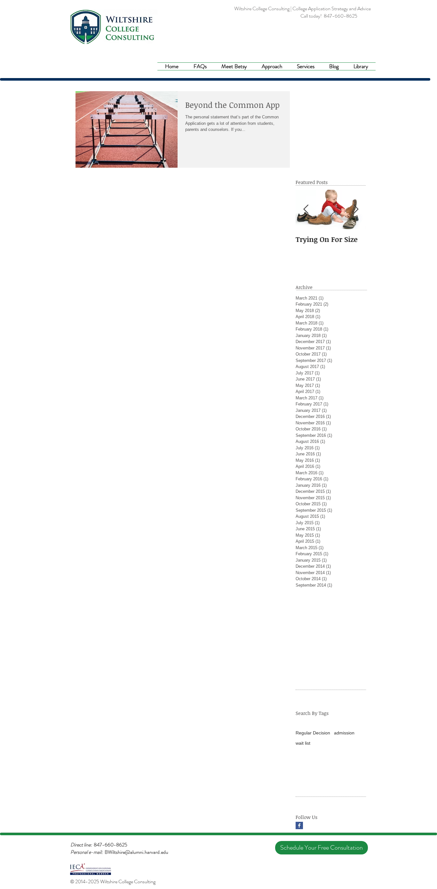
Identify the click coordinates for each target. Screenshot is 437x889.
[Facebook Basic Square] (299, 825)
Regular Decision (313, 732)
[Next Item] (356, 209)
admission (344, 732)
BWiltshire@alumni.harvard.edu (136, 852)
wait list (303, 743)
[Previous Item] (306, 209)
